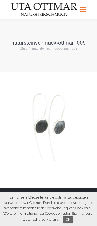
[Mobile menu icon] (83, 9)
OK (68, 220)
